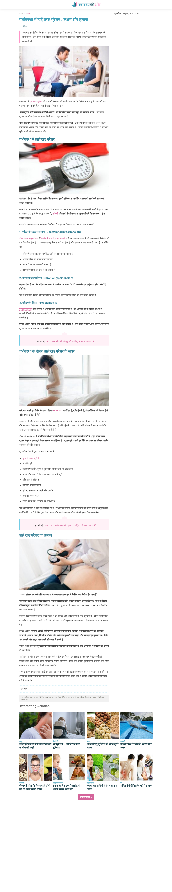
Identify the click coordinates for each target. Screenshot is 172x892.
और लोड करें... (86, 797)
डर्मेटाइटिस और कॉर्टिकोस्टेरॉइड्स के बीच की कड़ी (35, 745)
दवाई (20, 741)
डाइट (88, 741)
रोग (121, 783)
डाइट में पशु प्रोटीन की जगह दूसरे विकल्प (103, 745)
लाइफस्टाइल (90, 783)
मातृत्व (21, 13)
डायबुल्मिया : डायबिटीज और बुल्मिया (66, 745)
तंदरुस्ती (122, 741)
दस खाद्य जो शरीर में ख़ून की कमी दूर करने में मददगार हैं (70, 341)
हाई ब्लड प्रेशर (36, 101)
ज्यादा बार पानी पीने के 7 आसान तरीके (102, 787)
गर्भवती (55, 213)
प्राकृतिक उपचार (58, 783)
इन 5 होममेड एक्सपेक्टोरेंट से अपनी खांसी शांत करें (66, 787)
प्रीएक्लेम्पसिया (25, 309)
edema (57, 410)
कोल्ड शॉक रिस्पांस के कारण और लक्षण (136, 745)
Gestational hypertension (54, 238)
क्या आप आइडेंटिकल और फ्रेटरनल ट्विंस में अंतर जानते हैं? (70, 525)
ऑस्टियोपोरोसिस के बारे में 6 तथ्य (136, 785)
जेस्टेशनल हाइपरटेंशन (28, 238)
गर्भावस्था (28, 13)
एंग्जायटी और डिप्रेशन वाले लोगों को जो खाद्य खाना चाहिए (34, 787)
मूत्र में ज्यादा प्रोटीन (31, 458)
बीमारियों (55, 741)
